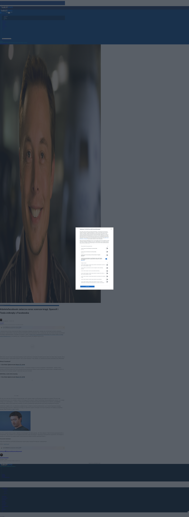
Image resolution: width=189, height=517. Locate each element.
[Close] (111, 229)
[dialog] (94, 258)
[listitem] (94, 246)
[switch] (106, 248)
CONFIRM (87, 286)
